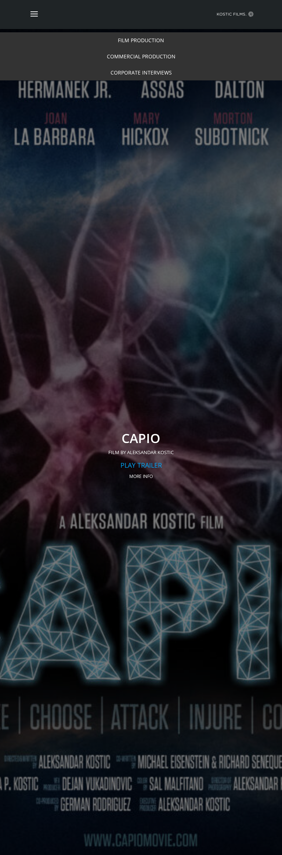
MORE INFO (141, 476)
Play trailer (141, 465)
